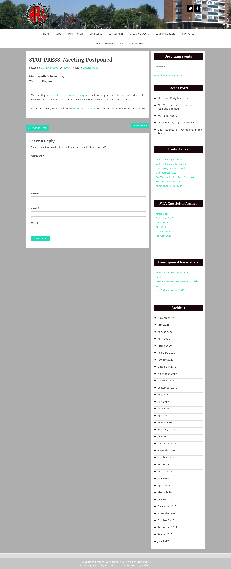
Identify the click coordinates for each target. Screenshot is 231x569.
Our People (96, 33)
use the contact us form (83, 108)
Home (46, 33)
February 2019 (163, 222)
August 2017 (165, 534)
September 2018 (164, 218)
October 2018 (166, 457)
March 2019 (165, 422)
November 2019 (167, 373)
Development (116, 33)
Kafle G (146, 565)
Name (35, 193)
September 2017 (167, 527)
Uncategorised (90, 67)
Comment (37, 155)
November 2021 (167, 317)
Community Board (165, 33)
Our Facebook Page (166, 172)
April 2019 (164, 415)
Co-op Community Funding (108, 43)
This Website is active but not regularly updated (175, 107)
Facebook (197, 8)
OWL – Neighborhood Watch (171, 168)
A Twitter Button (190, 8)
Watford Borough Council (169, 159)
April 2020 (164, 338)
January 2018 (165, 499)
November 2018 (167, 450)
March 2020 (165, 345)
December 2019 (167, 366)
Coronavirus (136, 43)
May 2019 (161, 226)
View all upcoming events (169, 75)
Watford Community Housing (171, 163)
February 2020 (163, 235)
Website (35, 223)
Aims (58, 33)
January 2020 (165, 359)
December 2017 (167, 506)
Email (35, 208)
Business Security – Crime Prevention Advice (180, 131)
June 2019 (164, 408)
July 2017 (163, 541)
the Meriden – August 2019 (170, 290)
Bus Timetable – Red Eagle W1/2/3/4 (175, 177)
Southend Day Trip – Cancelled (176, 122)
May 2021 (163, 324)
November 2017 (167, 513)
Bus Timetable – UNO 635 (169, 181)
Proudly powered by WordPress (99, 565)
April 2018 (164, 485)
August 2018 (165, 471)
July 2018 (163, 478)
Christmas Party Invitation (173, 98)
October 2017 (166, 520)
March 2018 (162, 213)
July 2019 (163, 401)
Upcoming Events (139, 33)
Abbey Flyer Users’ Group (169, 185)
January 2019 (165, 436)
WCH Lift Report (167, 115)
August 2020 (165, 331)
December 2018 (167, 443)
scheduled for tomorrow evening (65, 95)
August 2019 (165, 394)
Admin (66, 67)
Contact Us (188, 33)
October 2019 (163, 231)
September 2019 (167, 387)
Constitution (75, 33)
